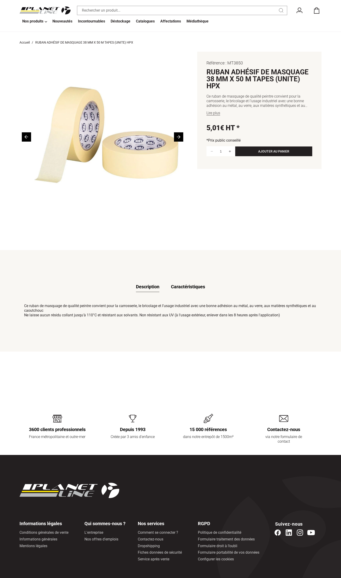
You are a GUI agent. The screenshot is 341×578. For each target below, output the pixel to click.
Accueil (24, 42)
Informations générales (38, 539)
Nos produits (32, 21)
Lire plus (213, 113)
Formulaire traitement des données (226, 539)
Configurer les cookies (216, 559)
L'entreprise (93, 532)
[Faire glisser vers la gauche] (26, 137)
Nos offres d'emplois (101, 539)
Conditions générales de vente (43, 532)
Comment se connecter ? (158, 532)
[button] (34, 21)
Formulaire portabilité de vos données (228, 552)
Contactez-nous (150, 539)
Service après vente (153, 559)
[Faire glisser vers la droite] (178, 137)
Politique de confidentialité (219, 532)
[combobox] (182, 10)
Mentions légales (33, 546)
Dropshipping (149, 546)
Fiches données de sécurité (160, 552)
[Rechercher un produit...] (281, 10)
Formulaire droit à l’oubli (217, 546)
